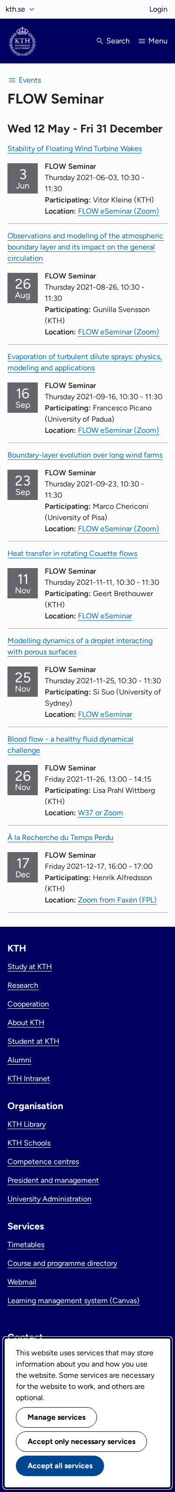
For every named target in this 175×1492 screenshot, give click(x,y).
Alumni (19, 1059)
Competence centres (43, 1161)
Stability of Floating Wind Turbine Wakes (74, 148)
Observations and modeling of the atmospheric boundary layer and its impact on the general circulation (85, 247)
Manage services (56, 1417)
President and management (53, 1180)
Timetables (25, 1244)
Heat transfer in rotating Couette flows (72, 553)
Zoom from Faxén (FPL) (117, 899)
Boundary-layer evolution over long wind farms (84, 455)
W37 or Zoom (100, 812)
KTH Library (26, 1124)
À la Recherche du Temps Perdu (60, 837)
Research (22, 985)
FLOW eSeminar (105, 615)
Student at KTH (33, 1041)
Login (158, 9)
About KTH (25, 1022)
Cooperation (28, 1003)
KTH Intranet (28, 1078)
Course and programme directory (62, 1263)
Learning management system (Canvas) (73, 1300)
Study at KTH (29, 966)
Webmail (21, 1281)
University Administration (49, 1198)
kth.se (15, 9)
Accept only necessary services (81, 1441)
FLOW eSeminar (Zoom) (118, 211)
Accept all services (60, 1465)
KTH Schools (28, 1142)
